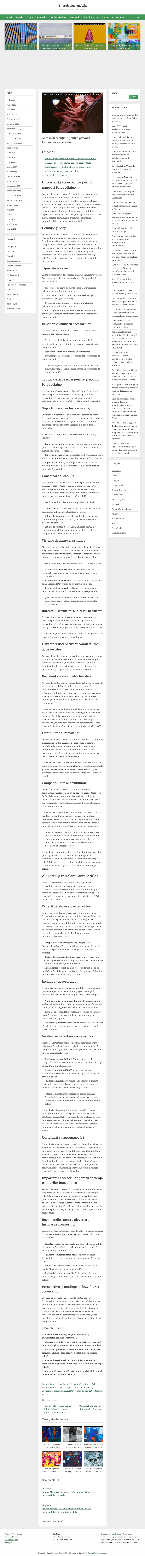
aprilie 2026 (12, 114)
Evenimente (12, 270)
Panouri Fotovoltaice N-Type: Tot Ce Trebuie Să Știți (67, 1387)
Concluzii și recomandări (57, 175)
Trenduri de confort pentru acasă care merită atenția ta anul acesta (124, 194)
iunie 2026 (11, 105)
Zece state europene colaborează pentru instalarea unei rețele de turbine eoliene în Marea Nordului (123, 359)
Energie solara (51, 1400)
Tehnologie (88, 17)
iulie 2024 (11, 210)
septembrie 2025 (14, 143)
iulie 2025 (11, 153)
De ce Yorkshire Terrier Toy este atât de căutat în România (124, 169)
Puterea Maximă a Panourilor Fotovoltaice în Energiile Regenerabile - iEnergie (68, 1494)
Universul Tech (11, 1537)
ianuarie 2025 (13, 181)
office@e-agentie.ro (61, 1537)
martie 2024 (12, 229)
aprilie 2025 (12, 167)
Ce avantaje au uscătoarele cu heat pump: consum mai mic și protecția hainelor (124, 301)
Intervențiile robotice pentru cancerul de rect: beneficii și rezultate (125, 118)
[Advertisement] (72, 69)
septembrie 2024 (14, 200)
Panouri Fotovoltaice (37, 17)
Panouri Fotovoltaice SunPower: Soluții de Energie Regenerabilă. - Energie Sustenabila (66, 1510)
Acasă (9, 17)
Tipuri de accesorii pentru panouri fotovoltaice (68, 163)
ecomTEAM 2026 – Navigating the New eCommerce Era (121, 129)
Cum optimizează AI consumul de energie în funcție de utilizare (122, 324)
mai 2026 (11, 110)
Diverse (105, 17)
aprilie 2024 (12, 224)
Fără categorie (13, 275)
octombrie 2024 (14, 196)
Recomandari (13, 294)
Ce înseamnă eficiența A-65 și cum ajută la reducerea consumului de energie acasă (125, 312)
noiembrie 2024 (14, 191)
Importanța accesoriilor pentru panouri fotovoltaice (70, 159)
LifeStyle (11, 280)
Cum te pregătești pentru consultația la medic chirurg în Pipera (124, 206)
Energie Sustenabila (72, 5)
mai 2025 (11, 162)
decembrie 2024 (14, 186)
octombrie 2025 (14, 138)
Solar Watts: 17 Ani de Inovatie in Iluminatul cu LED (123, 282)
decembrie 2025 (14, 129)
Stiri (9, 299)
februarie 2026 (13, 119)
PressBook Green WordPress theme (93, 1553)
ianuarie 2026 (13, 124)
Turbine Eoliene (58, 17)
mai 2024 (11, 219)
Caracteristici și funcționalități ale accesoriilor (68, 167)
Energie (19, 17)
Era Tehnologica (11, 1540)
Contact (120, 17)
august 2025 (12, 148)
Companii (75, 17)
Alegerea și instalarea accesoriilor (61, 171)
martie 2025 (12, 172)
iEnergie (8, 1543)
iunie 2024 (11, 215)
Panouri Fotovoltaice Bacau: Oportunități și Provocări (68, 1384)
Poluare (10, 290)
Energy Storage (14, 266)
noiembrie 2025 (14, 133)
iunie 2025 (11, 157)
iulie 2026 (11, 100)
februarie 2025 (13, 176)
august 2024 (12, 205)
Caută (114, 93)
